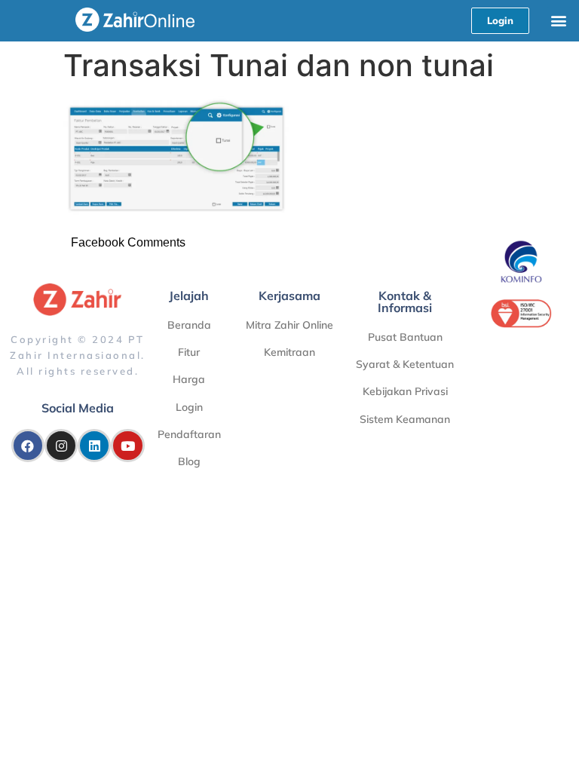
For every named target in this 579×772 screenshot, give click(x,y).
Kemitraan (289, 352)
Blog (189, 461)
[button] (559, 20)
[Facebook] (27, 445)
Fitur (189, 352)
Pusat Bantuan (405, 337)
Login (189, 407)
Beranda (189, 325)
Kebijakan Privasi (405, 391)
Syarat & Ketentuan (405, 364)
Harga (189, 379)
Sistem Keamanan (405, 419)
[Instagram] (61, 445)
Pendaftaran (189, 434)
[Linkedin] (94, 445)
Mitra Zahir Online (289, 325)
